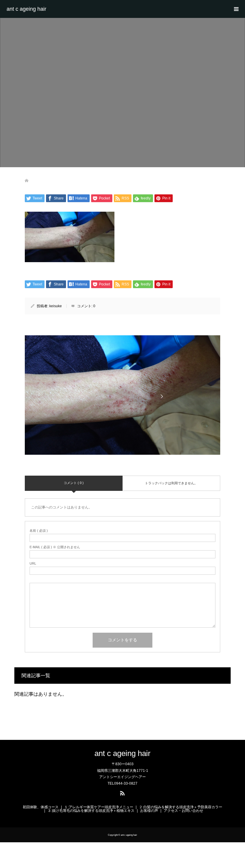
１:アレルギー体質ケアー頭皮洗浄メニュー (98, 807)
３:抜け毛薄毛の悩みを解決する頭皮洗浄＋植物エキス (91, 811)
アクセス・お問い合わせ (183, 811)
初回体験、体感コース (41, 807)
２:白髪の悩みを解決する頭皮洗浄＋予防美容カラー (180, 807)
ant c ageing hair (26, 9)
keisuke (55, 306)
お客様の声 (149, 811)
